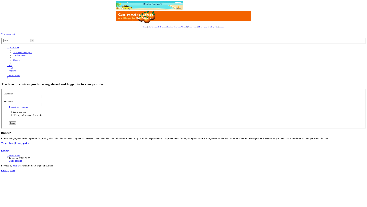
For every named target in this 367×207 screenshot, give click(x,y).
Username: (8, 93)
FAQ (216, 27)
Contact (221, 27)
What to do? (177, 27)
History (211, 27)
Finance (205, 27)
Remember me (19, 112)
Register (5, 151)
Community (156, 27)
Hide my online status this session (27, 115)
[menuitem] (22, 52)
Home (145, 27)
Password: (8, 101)
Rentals (184, 27)
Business (163, 27)
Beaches (170, 27)
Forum (195, 27)
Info (149, 27)
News (190, 27)
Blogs (200, 27)
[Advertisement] (217, 5)
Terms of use (7, 143)
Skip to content (8, 34)
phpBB (16, 165)
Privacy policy (22, 143)
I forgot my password (19, 107)
